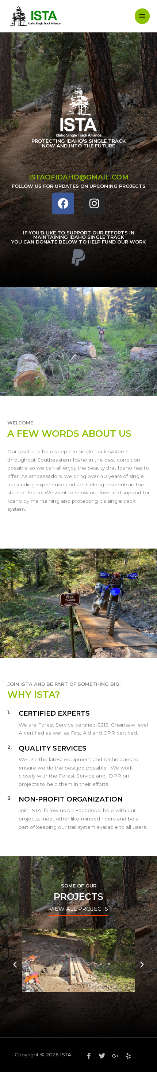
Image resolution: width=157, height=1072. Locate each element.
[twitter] (105, 1056)
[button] (15, 964)
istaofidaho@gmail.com (79, 177)
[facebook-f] (91, 1056)
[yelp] (129, 1056)
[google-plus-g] (118, 1056)
